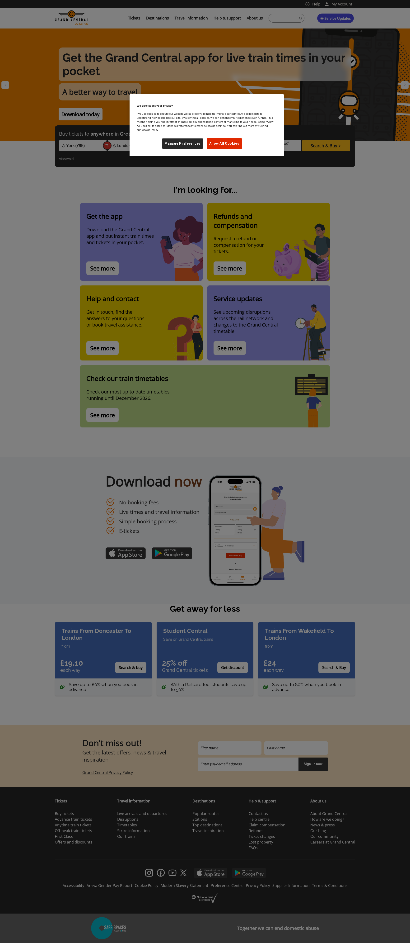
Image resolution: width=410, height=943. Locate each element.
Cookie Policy (150, 130)
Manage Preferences (182, 143)
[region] (207, 125)
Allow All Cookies (224, 143)
